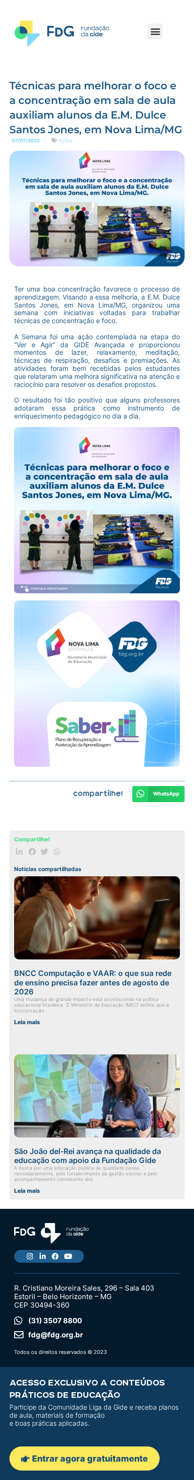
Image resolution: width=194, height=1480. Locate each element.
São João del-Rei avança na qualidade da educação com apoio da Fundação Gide (87, 1155)
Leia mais (27, 1022)
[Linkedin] (42, 1256)
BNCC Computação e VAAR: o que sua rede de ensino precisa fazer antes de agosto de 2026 (92, 982)
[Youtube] (68, 1256)
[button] (155, 31)
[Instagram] (30, 1256)
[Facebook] (55, 1256)
